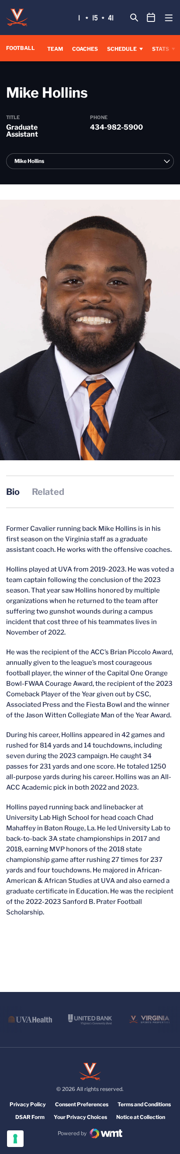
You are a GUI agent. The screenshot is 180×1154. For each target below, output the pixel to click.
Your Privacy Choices (80, 1117)
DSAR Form (30, 1117)
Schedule (122, 49)
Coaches (85, 49)
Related (48, 492)
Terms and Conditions (144, 1104)
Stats (160, 49)
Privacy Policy (28, 1104)
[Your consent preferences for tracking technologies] (15, 1138)
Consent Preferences (81, 1104)
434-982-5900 (116, 127)
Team (55, 49)
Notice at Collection (140, 1117)
